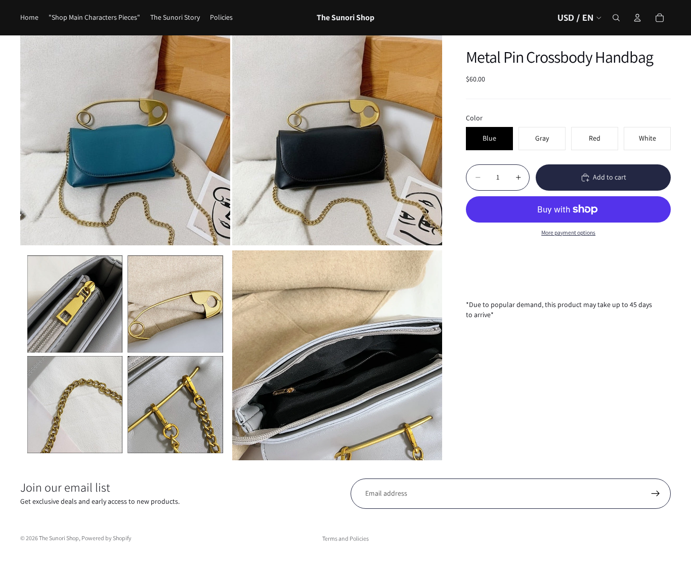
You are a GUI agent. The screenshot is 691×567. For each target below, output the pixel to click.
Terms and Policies (345, 538)
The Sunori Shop (59, 538)
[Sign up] (655, 493)
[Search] (616, 18)
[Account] (637, 18)
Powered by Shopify (106, 538)
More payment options (568, 232)
